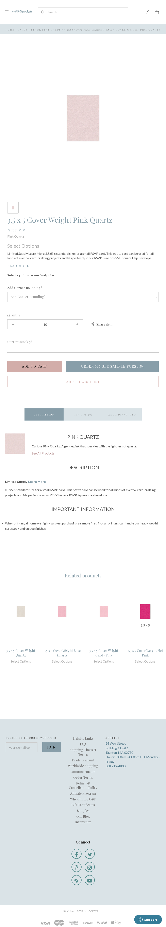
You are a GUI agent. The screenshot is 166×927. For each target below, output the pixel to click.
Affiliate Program (83, 793)
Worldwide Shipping (83, 766)
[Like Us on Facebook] (76, 854)
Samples (83, 811)
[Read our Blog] (76, 880)
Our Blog (83, 816)
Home (9, 29)
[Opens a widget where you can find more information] (148, 920)
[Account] (148, 12)
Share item (104, 324)
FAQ (83, 744)
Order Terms (83, 777)
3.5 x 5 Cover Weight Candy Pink (103, 652)
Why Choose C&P (83, 799)
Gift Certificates (83, 805)
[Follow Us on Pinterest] (76, 867)
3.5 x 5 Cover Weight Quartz (20, 652)
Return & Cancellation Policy (83, 785)
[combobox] (83, 297)
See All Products (43, 453)
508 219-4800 (115, 766)
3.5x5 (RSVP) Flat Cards (83, 29)
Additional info (122, 414)
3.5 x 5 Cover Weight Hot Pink (145, 652)
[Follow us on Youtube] (90, 880)
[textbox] (83, 297)
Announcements (83, 772)
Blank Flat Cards (46, 29)
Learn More (37, 481)
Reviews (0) (83, 414)
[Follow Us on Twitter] (90, 854)
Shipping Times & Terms (83, 752)
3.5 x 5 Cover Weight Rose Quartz (62, 652)
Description (44, 414)
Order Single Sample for (112, 366)
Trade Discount (83, 760)
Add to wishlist (83, 382)
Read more (18, 266)
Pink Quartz (15, 236)
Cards (22, 29)
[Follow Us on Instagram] (90, 867)
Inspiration (83, 822)
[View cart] (157, 12)
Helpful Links (83, 738)
